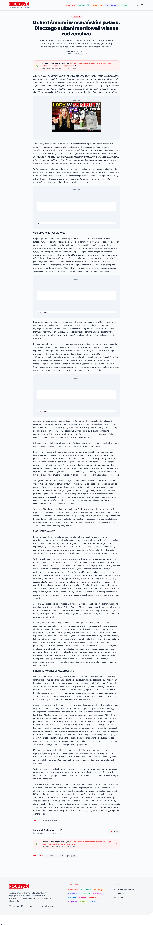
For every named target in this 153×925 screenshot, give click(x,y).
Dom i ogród (97, 5)
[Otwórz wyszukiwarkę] (138, 5)
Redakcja (120, 893)
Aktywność (84, 5)
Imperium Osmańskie (50, 821)
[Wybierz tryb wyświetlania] (134, 5)
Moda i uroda (112, 5)
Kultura (83, 898)
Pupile (84, 902)
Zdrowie (124, 5)
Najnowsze (72, 5)
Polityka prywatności (125, 889)
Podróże (73, 898)
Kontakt (119, 897)
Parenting (98, 894)
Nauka (93, 902)
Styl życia (73, 902)
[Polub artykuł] (86, 54)
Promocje (94, 898)
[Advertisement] (76, 206)
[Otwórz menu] (142, 5)
